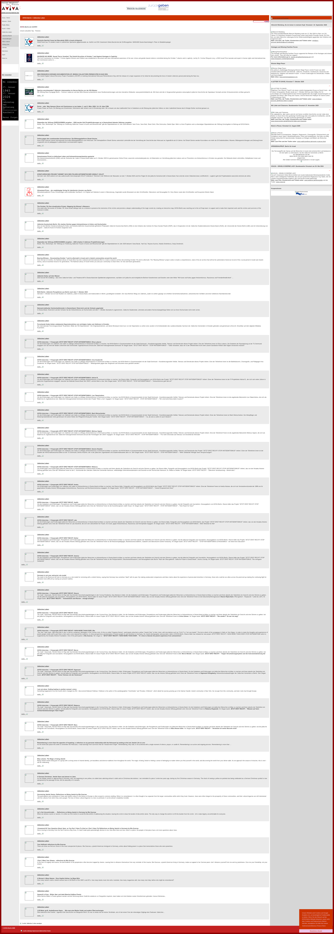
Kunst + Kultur (6, 28)
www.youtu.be (280, 182)
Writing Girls (5, 44)
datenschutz (43, 931)
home (49, 931)
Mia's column (6, 41)
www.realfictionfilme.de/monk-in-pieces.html (311, 141)
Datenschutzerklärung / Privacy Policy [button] (314, 925)
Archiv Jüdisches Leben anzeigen (32, 923)
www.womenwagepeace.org (288, 77)
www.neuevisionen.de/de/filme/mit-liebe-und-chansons (288, 121)
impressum (35, 931)
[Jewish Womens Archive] (301, 191)
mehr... (39, 45)
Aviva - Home (6, 17)
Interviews (5, 51)
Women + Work (6, 21)
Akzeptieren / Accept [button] (316, 931)
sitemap (29, 931)
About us (4, 58)
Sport (3, 54)
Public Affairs (5, 25)
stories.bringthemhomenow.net (301, 57)
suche (25, 931)
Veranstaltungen (6, 38)
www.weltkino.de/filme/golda (313, 180)
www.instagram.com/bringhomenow (282, 59)
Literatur (4, 47)
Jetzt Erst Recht (7, 35)
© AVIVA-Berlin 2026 (9, 928)
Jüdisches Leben (7, 32)
